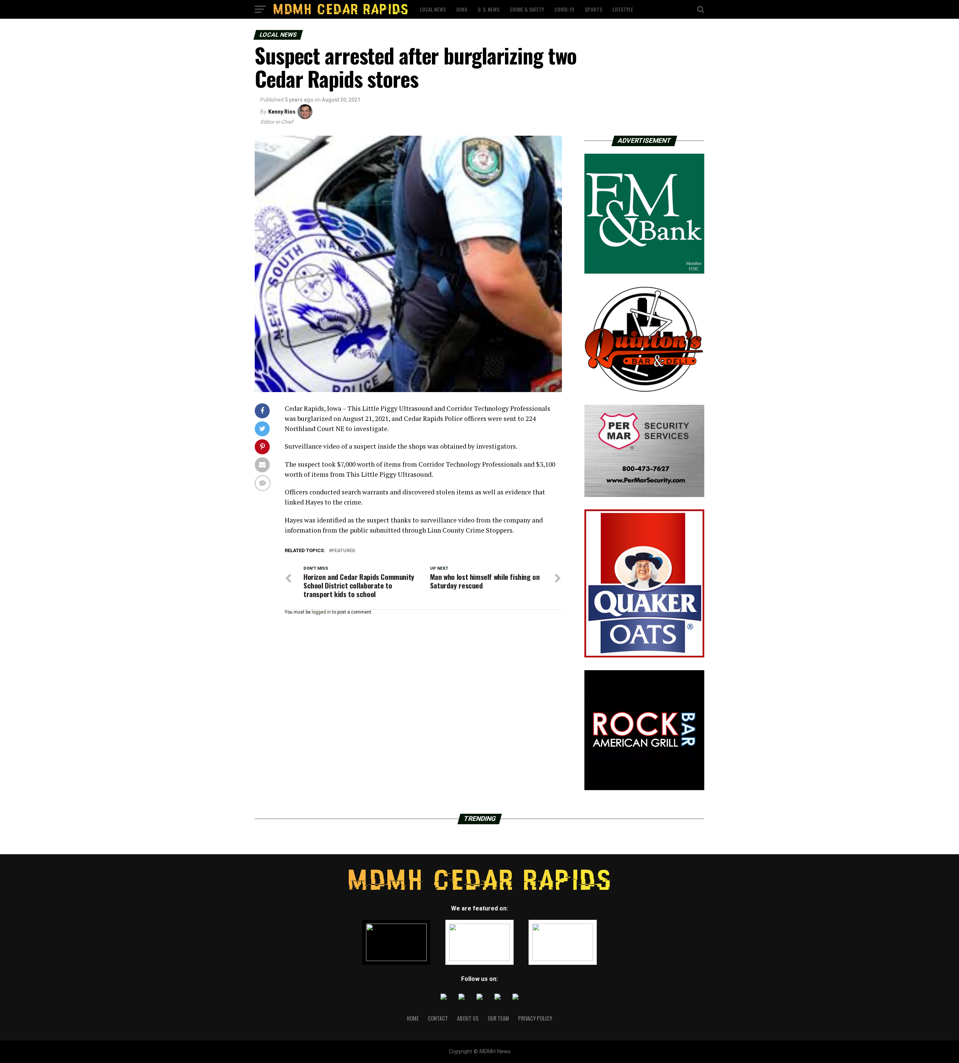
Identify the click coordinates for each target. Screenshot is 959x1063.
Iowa (461, 9)
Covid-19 (564, 9)
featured (343, 550)
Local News (433, 9)
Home (413, 1018)
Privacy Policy (535, 1018)
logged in (321, 612)
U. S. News (488, 9)
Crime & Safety (527, 9)
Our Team (498, 1018)
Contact (438, 1018)
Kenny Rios (282, 112)
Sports (593, 9)
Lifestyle (622, 9)
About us (468, 1018)
